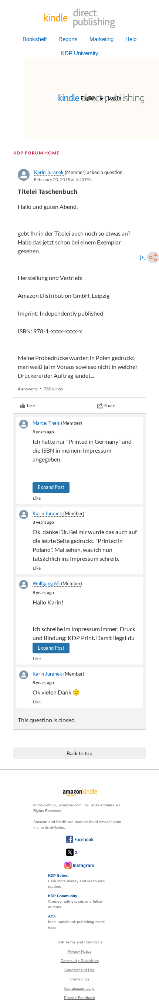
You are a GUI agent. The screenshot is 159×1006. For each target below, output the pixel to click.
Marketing (101, 39)
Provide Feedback (79, 998)
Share (109, 405)
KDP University (79, 53)
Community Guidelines (80, 961)
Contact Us (79, 979)
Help (130, 39)
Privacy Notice (80, 951)
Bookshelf (35, 39)
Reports (68, 39)
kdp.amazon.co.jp (79, 988)
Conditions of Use (79, 970)
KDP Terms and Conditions (79, 942)
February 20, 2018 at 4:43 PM (63, 179)
